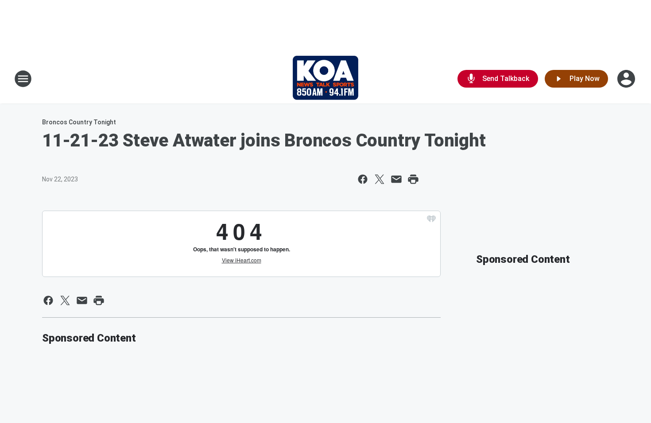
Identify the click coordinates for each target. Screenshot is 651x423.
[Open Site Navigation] (23, 79)
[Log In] (627, 79)
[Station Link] (325, 79)
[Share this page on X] (379, 179)
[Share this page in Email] (396, 179)
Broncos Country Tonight (79, 122)
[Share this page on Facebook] (362, 179)
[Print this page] (413, 179)
